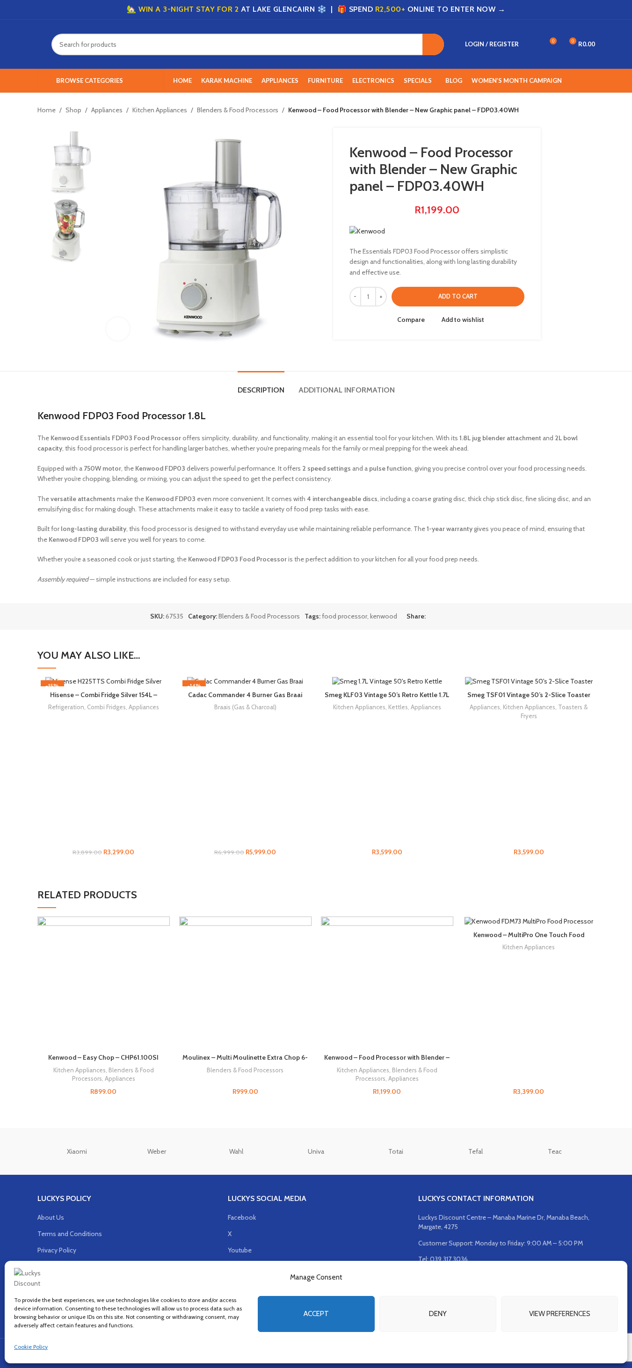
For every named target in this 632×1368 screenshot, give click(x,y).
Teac (555, 1151)
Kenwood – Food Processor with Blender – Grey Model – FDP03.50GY (387, 1062)
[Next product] (589, 110)
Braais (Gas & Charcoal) (245, 707)
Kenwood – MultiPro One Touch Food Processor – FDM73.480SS (528, 939)
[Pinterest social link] (453, 616)
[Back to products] (578, 110)
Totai (395, 1151)
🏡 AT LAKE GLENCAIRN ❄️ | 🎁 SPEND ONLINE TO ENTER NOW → (316, 9)
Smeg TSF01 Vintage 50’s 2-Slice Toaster (528, 695)
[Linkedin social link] (465, 616)
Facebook (242, 1217)
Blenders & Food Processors (237, 110)
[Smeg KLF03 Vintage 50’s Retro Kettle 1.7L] (387, 681)
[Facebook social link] (431, 616)
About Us (50, 1217)
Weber (156, 1151)
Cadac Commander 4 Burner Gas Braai (245, 695)
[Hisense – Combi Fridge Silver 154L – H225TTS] (103, 681)
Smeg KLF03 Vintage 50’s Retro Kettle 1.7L (387, 695)
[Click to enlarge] (118, 329)
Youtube (240, 1250)
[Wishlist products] (531, 44)
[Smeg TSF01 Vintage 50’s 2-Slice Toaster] (529, 681)
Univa (316, 1151)
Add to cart (458, 296)
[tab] (261, 385)
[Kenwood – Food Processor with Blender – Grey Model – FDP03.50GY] (387, 983)
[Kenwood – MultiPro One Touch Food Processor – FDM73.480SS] (529, 921)
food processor (344, 616)
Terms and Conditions (69, 1234)
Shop (73, 110)
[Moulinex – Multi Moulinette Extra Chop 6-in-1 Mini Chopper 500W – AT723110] (245, 983)
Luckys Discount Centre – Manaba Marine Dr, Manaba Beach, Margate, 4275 (503, 1222)
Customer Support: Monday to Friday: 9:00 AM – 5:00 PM (500, 1243)
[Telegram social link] (476, 616)
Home (46, 110)
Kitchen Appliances (159, 110)
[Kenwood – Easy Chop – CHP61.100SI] (103, 983)
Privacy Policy (56, 1250)
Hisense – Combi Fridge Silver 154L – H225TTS (103, 699)
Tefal (475, 1151)
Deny (438, 1314)
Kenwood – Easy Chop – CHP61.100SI (103, 1057)
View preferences (559, 1314)
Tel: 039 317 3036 (443, 1259)
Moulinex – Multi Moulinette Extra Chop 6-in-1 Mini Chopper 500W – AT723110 (245, 1062)
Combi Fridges (106, 707)
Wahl (236, 1151)
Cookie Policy (31, 1346)
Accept (316, 1314)
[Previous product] (567, 110)
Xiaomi (77, 1151)
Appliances (107, 110)
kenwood (383, 616)
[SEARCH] (433, 44)
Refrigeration (66, 707)
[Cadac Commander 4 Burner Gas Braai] (245, 681)
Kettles (398, 707)
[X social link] (442, 616)
